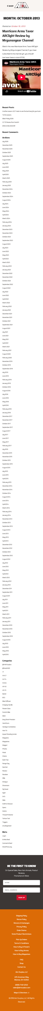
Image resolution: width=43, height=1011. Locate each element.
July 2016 (5, 449)
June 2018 (5, 398)
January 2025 (6, 185)
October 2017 (6, 423)
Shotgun (5, 781)
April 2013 (5, 541)
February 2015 (6, 482)
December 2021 (7, 313)
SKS (3, 796)
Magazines (5, 741)
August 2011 (6, 596)
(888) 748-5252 (21, 984)
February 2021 (6, 350)
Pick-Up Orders (21, 939)
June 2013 (5, 533)
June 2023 (5, 251)
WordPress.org (7, 847)
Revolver (5, 774)
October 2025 (6, 152)
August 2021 (6, 328)
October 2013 (6, 522)
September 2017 (7, 427)
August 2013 (6, 530)
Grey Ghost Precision (8, 719)
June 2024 (5, 207)
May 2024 (5, 211)
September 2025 (7, 156)
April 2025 (5, 174)
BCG (3, 697)
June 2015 (5, 475)
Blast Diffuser (6, 701)
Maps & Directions (21, 992)
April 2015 (5, 478)
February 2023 (7, 266)
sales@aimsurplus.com (21, 987)
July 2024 (5, 203)
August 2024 (6, 200)
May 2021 (5, 339)
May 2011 (5, 607)
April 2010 (5, 654)
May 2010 (5, 650)
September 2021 (7, 324)
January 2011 (6, 621)
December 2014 (7, 486)
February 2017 (6, 445)
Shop (21, 963)
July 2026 (5, 141)
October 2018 (6, 387)
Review (4, 771)
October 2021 (6, 321)
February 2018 (6, 409)
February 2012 (6, 581)
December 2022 (7, 273)
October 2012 (6, 552)
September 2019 (7, 368)
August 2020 (6, 354)
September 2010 (7, 636)
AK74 (4, 679)
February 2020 (7, 357)
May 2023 (5, 255)
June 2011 (5, 603)
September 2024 (7, 196)
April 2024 (5, 214)
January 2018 (6, 412)
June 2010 (5, 647)
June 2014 (5, 500)
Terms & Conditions (21, 943)
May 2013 (5, 537)
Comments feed (7, 843)
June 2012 (5, 566)
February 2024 (7, 222)
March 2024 (6, 218)
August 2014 (6, 497)
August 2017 (6, 431)
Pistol (4, 752)
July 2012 (5, 563)
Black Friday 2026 (7, 118)
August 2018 (6, 390)
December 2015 (7, 453)
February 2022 (7, 306)
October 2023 (6, 236)
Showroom (5, 785)
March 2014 (6, 508)
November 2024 (7, 189)
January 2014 (6, 515)
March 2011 (5, 614)
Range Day (5, 763)
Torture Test (6, 818)
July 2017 (5, 434)
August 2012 (6, 559)
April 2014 (5, 504)
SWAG (4, 811)
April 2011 (5, 610)
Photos (4, 749)
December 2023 (7, 229)
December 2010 (7, 625)
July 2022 (5, 291)
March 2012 (6, 577)
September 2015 (7, 464)
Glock (4, 716)
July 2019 (5, 372)
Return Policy (21, 919)
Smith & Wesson (7, 803)
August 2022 (6, 288)
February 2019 (6, 379)
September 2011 (7, 592)
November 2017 (7, 420)
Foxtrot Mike (6, 712)
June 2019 (5, 376)
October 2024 (6, 192)
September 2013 (7, 526)
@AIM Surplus (6, 664)
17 (3, 672)
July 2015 (5, 471)
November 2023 (7, 233)
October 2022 (6, 280)
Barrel (4, 694)
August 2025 (6, 159)
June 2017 (5, 438)
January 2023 (6, 269)
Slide (3, 800)
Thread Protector (7, 814)
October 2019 (6, 365)
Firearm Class (6, 708)
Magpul (4, 745)
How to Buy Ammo (22, 950)
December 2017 (7, 416)
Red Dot (4, 767)
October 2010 (6, 632)
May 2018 (5, 401)
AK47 (4, 675)
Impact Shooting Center (9, 734)
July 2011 (5, 599)
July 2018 (5, 394)
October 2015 (6, 460)
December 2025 (7, 145)
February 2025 (7, 181)
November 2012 (7, 548)
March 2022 (6, 302)
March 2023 (6, 262)
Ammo (4, 683)
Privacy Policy (21, 926)
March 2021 (6, 346)
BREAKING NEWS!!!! (8, 126)
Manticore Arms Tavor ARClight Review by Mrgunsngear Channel (18, 36)
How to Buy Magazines (21, 954)
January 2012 (6, 585)
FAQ (21, 959)
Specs (4, 807)
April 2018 (5, 405)
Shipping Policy (21, 915)
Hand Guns (5, 723)
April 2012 (5, 574)
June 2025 (5, 167)
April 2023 (5, 258)
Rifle (3, 778)
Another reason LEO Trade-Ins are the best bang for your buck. (21, 111)
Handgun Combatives (9, 727)
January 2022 (6, 310)
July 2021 (5, 332)
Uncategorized (6, 825)
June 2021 (5, 335)
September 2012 (7, 555)
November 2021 (7, 317)
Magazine (5, 738)
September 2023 (7, 240)
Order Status (21, 930)
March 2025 (6, 178)
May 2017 (5, 442)
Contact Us (21, 967)
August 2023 (6, 244)
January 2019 (6, 383)
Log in (4, 836)
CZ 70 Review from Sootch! (10, 122)
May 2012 (5, 570)
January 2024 (6, 225)
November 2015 (7, 456)
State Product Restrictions (21, 934)
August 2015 (6, 467)
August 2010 (6, 640)
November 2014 (7, 489)
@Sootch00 (6, 668)
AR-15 (4, 690)
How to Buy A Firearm (21, 946)
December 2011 (7, 588)
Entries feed (6, 839)
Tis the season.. (7, 115)
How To (4, 730)
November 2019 (7, 361)
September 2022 (7, 284)
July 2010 (5, 643)
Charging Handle (7, 705)
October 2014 (6, 493)
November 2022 (7, 277)
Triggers (4, 822)
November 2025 (7, 148)
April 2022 (5, 299)
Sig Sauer (5, 789)
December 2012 (7, 544)
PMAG (4, 756)
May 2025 (5, 170)
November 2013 (7, 519)
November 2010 (7, 629)
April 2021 (5, 343)
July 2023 (5, 247)
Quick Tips (5, 760)
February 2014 (7, 511)
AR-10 (4, 686)
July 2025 (5, 163)
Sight (4, 792)
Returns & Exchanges (21, 923)
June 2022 (5, 295)
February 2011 (6, 618)
